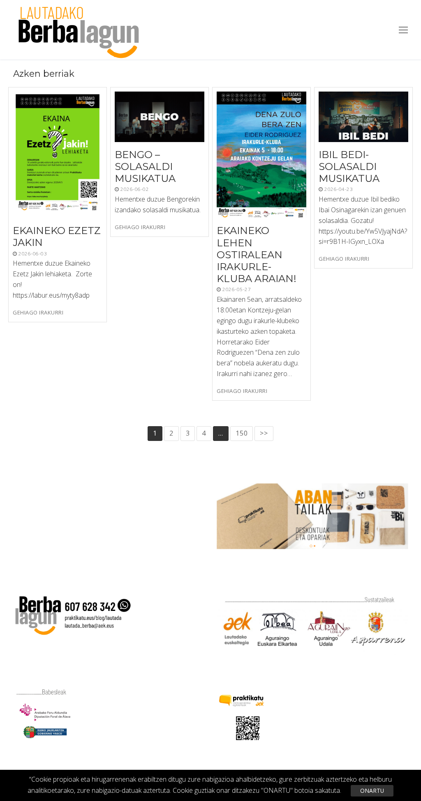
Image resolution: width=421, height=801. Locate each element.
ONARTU (372, 790)
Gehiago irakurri (38, 312)
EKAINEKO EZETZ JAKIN (57, 237)
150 (242, 433)
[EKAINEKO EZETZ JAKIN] (57, 155)
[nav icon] (403, 30)
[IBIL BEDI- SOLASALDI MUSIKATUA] (363, 117)
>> (264, 433)
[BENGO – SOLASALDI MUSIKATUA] (159, 117)
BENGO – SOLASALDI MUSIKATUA (145, 166)
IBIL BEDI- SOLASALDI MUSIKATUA (349, 166)
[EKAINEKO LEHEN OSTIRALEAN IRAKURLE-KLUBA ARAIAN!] (261, 155)
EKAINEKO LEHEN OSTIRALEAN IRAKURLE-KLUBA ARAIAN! (256, 255)
